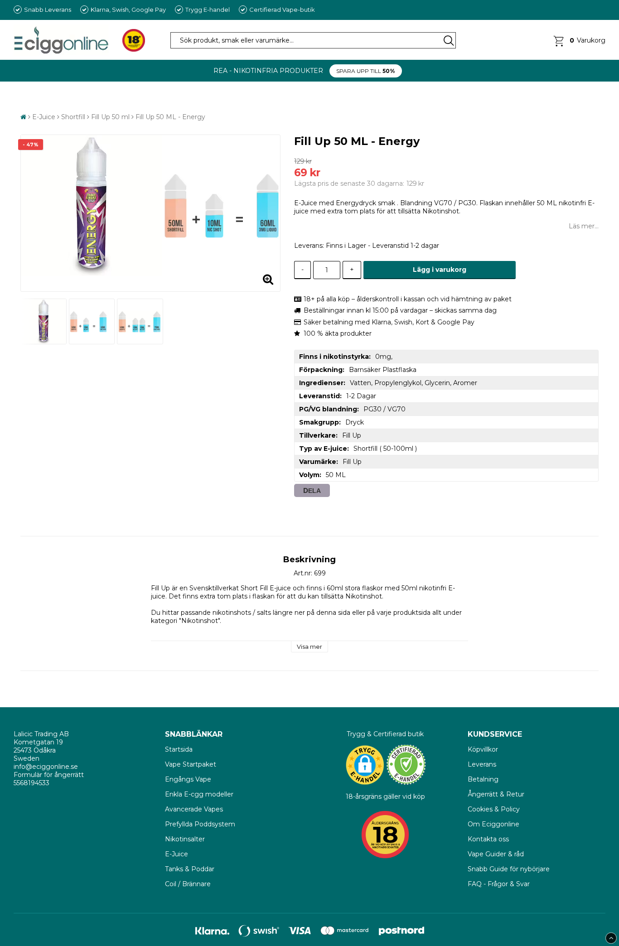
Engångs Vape (188, 779)
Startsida (179, 749)
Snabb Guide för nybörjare (509, 869)
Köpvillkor (483, 749)
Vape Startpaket (190, 764)
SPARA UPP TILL (365, 71)
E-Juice (43, 117)
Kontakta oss (488, 839)
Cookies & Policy (494, 809)
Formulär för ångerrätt (49, 775)
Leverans (482, 764)
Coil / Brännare (188, 884)
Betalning (483, 779)
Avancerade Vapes (194, 809)
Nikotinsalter (185, 839)
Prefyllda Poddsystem (200, 824)
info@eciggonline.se (46, 767)
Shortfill (73, 117)
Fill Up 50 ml (110, 117)
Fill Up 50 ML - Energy (170, 117)
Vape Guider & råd (496, 854)
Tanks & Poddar (189, 869)
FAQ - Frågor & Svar (499, 884)
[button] (578, 40)
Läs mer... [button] (584, 226)
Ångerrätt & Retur (496, 794)
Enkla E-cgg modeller (199, 794)
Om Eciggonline (493, 824)
